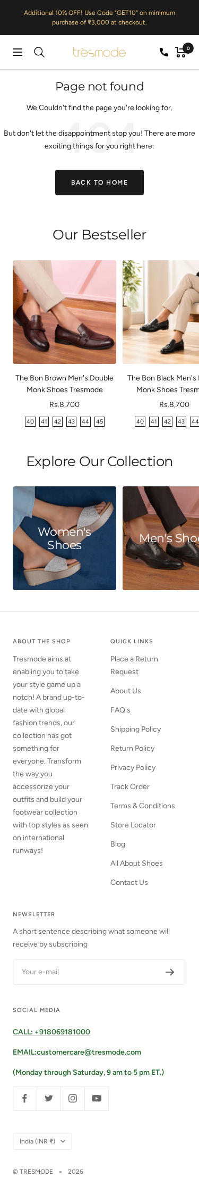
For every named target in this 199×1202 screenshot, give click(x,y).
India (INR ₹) (37, 1141)
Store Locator (133, 825)
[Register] (170, 972)
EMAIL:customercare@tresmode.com (77, 1052)
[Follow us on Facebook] (25, 1098)
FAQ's (120, 710)
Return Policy (132, 748)
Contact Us (129, 882)
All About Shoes (136, 863)
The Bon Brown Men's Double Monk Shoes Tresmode (64, 384)
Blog (117, 844)
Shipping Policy (135, 729)
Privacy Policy (132, 767)
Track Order (130, 786)
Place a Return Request (134, 665)
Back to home (99, 182)
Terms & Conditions (142, 805)
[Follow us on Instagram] (72, 1098)
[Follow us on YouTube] (96, 1098)
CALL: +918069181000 (51, 1032)
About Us (125, 690)
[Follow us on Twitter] (48, 1098)
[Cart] (180, 52)
